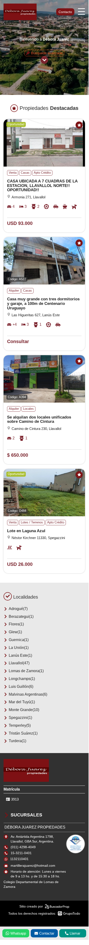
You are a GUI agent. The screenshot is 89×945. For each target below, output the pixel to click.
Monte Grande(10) (24, 710)
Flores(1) (16, 624)
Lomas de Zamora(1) (26, 671)
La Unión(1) (19, 648)
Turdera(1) (17, 741)
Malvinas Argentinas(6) (28, 694)
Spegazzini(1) (20, 718)
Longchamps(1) (22, 679)
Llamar (75, 933)
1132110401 (19, 859)
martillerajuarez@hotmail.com (33, 865)
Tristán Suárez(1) (23, 733)
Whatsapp (18, 933)
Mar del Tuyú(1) (22, 702)
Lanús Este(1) (20, 655)
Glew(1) (15, 632)
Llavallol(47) (19, 663)
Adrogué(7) (18, 609)
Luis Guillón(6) (21, 686)
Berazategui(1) (21, 616)
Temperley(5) (20, 725)
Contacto (65, 12)
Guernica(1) (19, 640)
